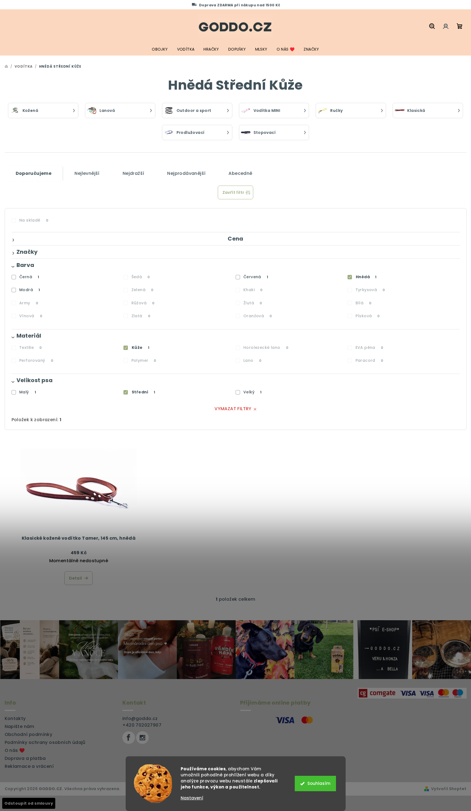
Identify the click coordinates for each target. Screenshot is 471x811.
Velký (252, 392)
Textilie (30, 347)
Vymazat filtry (233, 409)
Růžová (143, 303)
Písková (368, 316)
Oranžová (257, 316)
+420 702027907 (142, 725)
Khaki (253, 290)
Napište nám (19, 726)
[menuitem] (159, 49)
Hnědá (366, 277)
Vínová (30, 316)
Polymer (143, 360)
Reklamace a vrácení (29, 766)
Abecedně (240, 173)
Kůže (140, 347)
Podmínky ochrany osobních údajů (45, 742)
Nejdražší (133, 173)
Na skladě (33, 220)
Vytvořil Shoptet (448, 788)
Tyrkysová (370, 290)
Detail (75, 578)
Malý (27, 392)
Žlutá (252, 303)
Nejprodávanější (186, 173)
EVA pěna (370, 347)
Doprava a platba (25, 758)
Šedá (140, 277)
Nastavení (192, 798)
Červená (255, 277)
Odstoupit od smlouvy (28, 803)
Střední (143, 392)
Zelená (142, 290)
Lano (252, 360)
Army (28, 303)
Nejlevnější (87, 173)
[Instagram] (142, 737)
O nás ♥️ (15, 750)
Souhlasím (318, 783)
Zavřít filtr (233, 192)
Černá (29, 277)
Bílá (364, 303)
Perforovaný (36, 360)
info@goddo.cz (140, 718)
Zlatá (141, 316)
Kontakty (15, 718)
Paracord (370, 360)
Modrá (29, 290)
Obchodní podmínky (29, 734)
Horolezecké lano (265, 347)
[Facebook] (128, 737)
